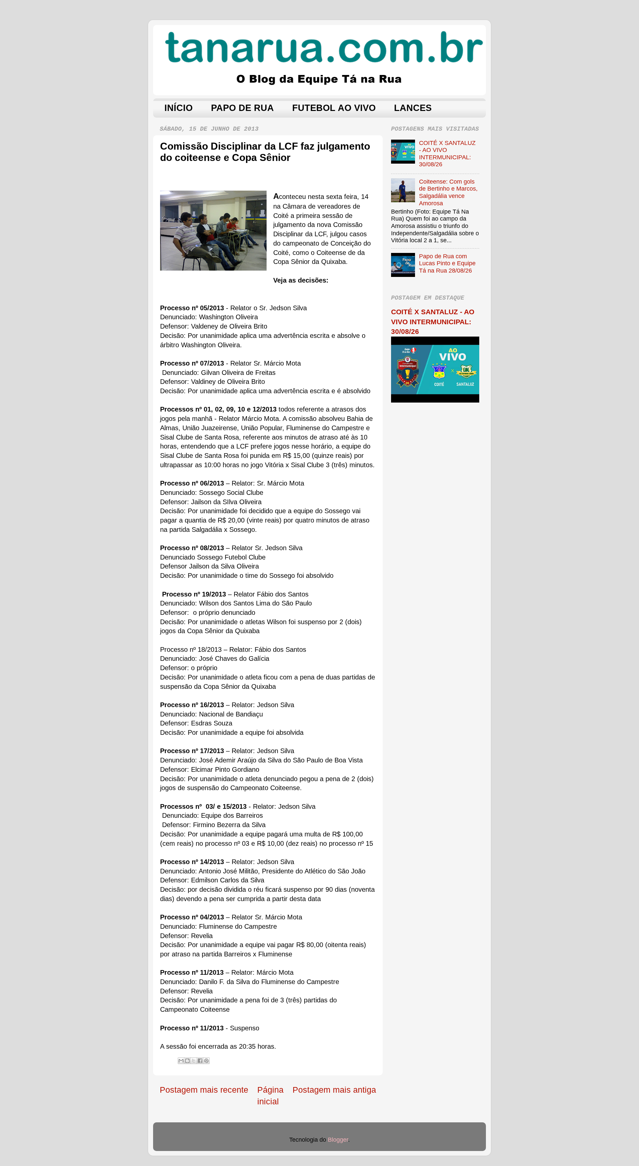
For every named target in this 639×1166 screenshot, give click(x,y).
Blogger (338, 1139)
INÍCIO (178, 108)
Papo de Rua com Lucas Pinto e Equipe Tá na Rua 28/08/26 (447, 263)
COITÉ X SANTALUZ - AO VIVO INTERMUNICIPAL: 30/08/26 (447, 154)
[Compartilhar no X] (193, 1060)
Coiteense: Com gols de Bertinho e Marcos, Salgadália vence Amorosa (448, 192)
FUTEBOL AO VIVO (334, 108)
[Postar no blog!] (187, 1060)
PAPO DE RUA (242, 108)
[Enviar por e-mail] (181, 1060)
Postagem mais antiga (334, 1089)
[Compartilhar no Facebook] (200, 1060)
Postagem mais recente (204, 1089)
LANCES (413, 108)
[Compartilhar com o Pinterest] (206, 1060)
